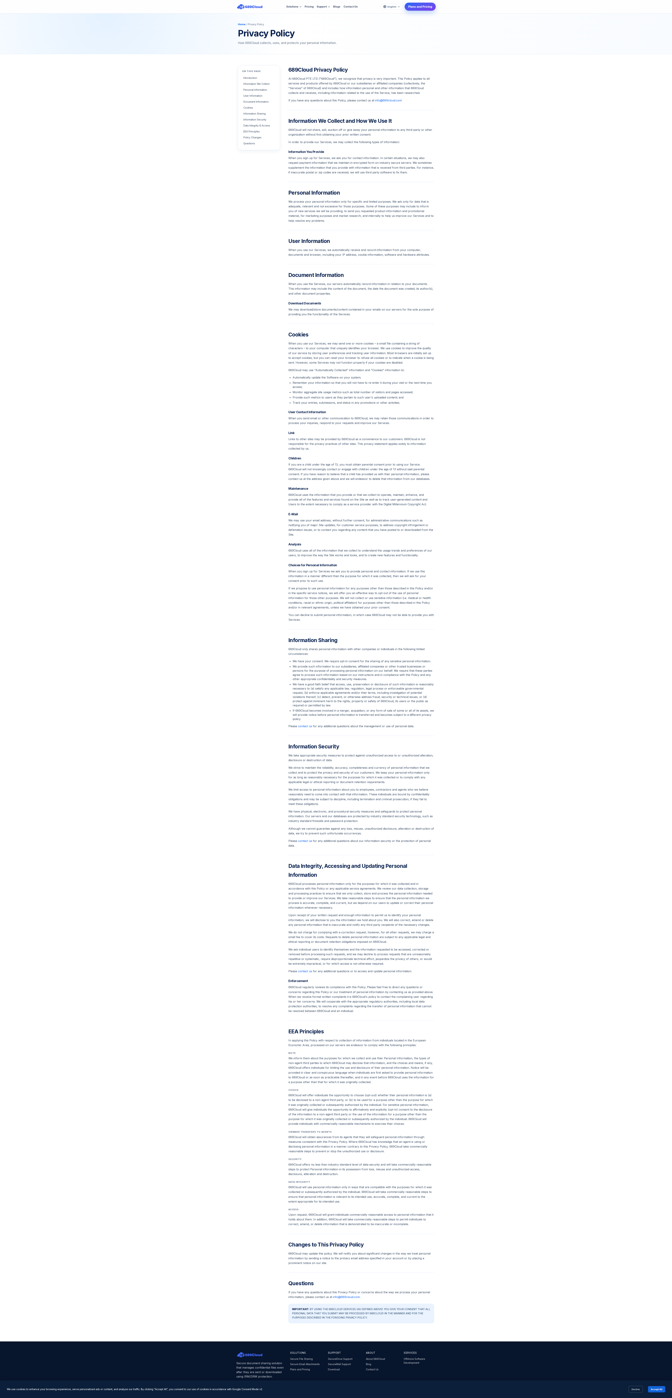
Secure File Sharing (301, 1358)
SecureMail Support (339, 1364)
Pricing (309, 6)
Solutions (292, 6)
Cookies (248, 107)
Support (322, 6)
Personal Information (255, 89)
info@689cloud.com (388, 100)
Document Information (256, 101)
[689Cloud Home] (249, 7)
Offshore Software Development (414, 1360)
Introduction (250, 77)
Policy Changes (252, 137)
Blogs (336, 6)
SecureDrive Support (340, 1358)
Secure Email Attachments (305, 1364)
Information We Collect (256, 83)
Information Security (254, 119)
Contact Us (351, 6)
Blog (368, 1364)
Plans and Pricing (420, 6)
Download (334, 1369)
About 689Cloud (375, 1358)
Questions (249, 143)
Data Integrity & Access (256, 125)
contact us (305, 726)
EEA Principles (251, 131)
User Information (252, 95)
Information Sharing (254, 113)
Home (242, 24)
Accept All (656, 1389)
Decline (636, 1389)
